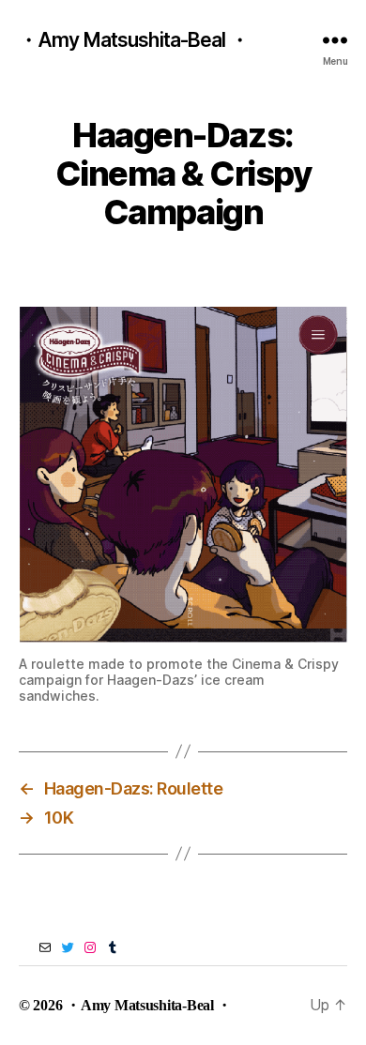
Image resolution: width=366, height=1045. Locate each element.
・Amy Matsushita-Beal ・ (134, 40)
